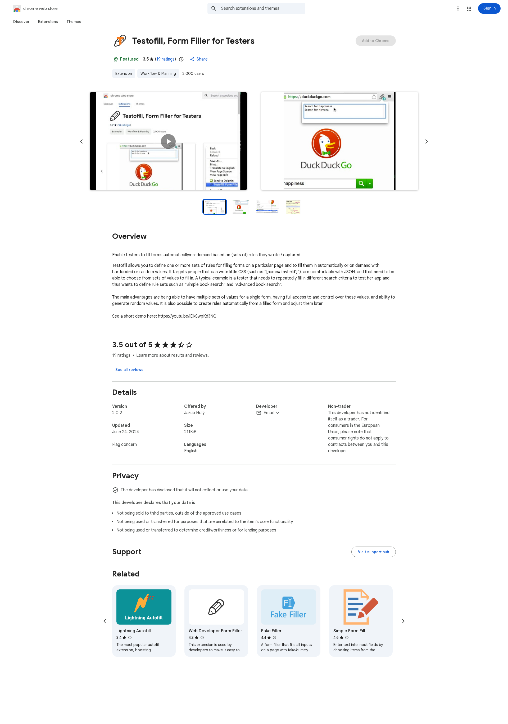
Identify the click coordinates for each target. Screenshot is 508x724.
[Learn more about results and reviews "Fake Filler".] (274, 637)
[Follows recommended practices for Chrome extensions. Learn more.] (116, 59)
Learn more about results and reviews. (172, 355)
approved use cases (222, 513)
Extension (123, 73)
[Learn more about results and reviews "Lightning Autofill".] (129, 637)
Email (269, 412)
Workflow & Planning (158, 73)
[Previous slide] (81, 141)
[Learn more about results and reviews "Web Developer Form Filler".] (202, 637)
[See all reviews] (129, 369)
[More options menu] (458, 8)
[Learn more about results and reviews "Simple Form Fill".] (347, 637)
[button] (469, 8)
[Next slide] (426, 141)
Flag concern (124, 444)
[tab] (21, 21)
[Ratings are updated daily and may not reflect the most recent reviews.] (181, 59)
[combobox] (263, 8)
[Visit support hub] (373, 552)
